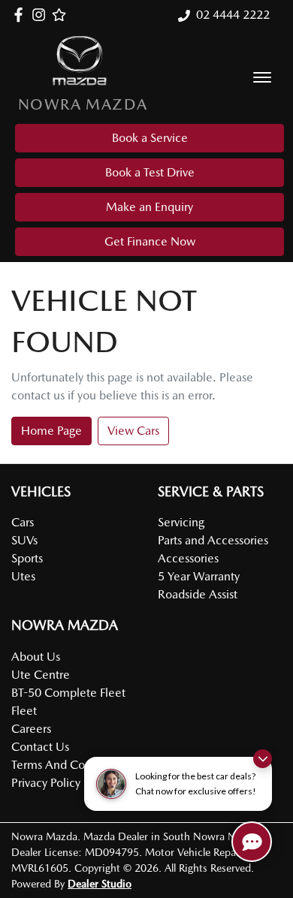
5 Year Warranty (199, 576)
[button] (262, 77)
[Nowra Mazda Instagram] (42, 15)
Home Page (51, 430)
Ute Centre (40, 674)
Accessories (188, 558)
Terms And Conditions (68, 765)
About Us (35, 656)
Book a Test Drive (150, 172)
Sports (27, 558)
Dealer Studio (99, 884)
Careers (31, 729)
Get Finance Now (149, 241)
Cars (22, 522)
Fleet (24, 711)
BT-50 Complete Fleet (68, 693)
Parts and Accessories (213, 540)
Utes (23, 576)
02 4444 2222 (233, 15)
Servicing (181, 522)
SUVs (24, 540)
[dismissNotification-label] (262, 758)
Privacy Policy (45, 783)
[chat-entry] (251, 841)
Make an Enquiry (149, 207)
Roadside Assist (197, 594)
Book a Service (150, 138)
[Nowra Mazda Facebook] (21, 15)
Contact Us (40, 747)
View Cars (133, 430)
